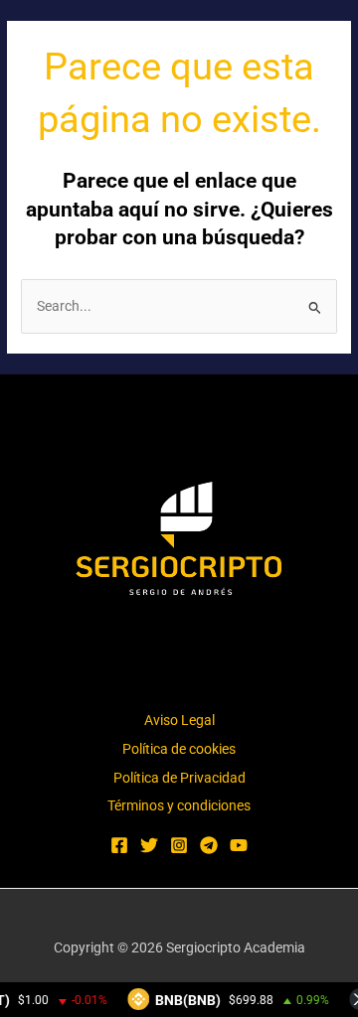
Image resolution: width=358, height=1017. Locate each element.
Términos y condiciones (179, 805)
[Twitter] (149, 845)
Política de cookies (179, 749)
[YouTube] (239, 845)
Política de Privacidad (179, 778)
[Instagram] (179, 845)
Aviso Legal (179, 720)
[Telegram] (209, 845)
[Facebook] (119, 845)
